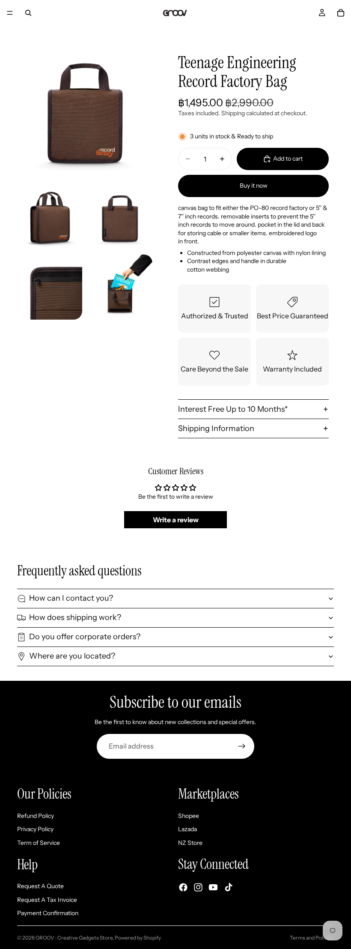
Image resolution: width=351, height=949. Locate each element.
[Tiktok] (228, 887)
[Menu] (10, 13)
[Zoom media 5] (119, 287)
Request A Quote (40, 886)
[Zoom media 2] (49, 216)
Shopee (188, 815)
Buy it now (254, 185)
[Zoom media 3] (119, 216)
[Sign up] (242, 746)
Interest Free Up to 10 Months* (233, 409)
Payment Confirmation (47, 913)
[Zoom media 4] (49, 287)
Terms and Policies (312, 937)
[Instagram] (198, 887)
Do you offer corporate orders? (84, 636)
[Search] (28, 12)
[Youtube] (213, 887)
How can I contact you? (71, 598)
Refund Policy (35, 815)
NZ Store (190, 843)
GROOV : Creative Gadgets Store (74, 937)
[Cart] (340, 12)
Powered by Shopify (138, 937)
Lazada (187, 829)
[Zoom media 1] (84, 111)
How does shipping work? (75, 617)
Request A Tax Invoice (47, 899)
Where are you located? (72, 656)
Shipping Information (216, 428)
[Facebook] (183, 887)
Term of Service (38, 843)
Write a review (176, 519)
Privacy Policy (35, 829)
